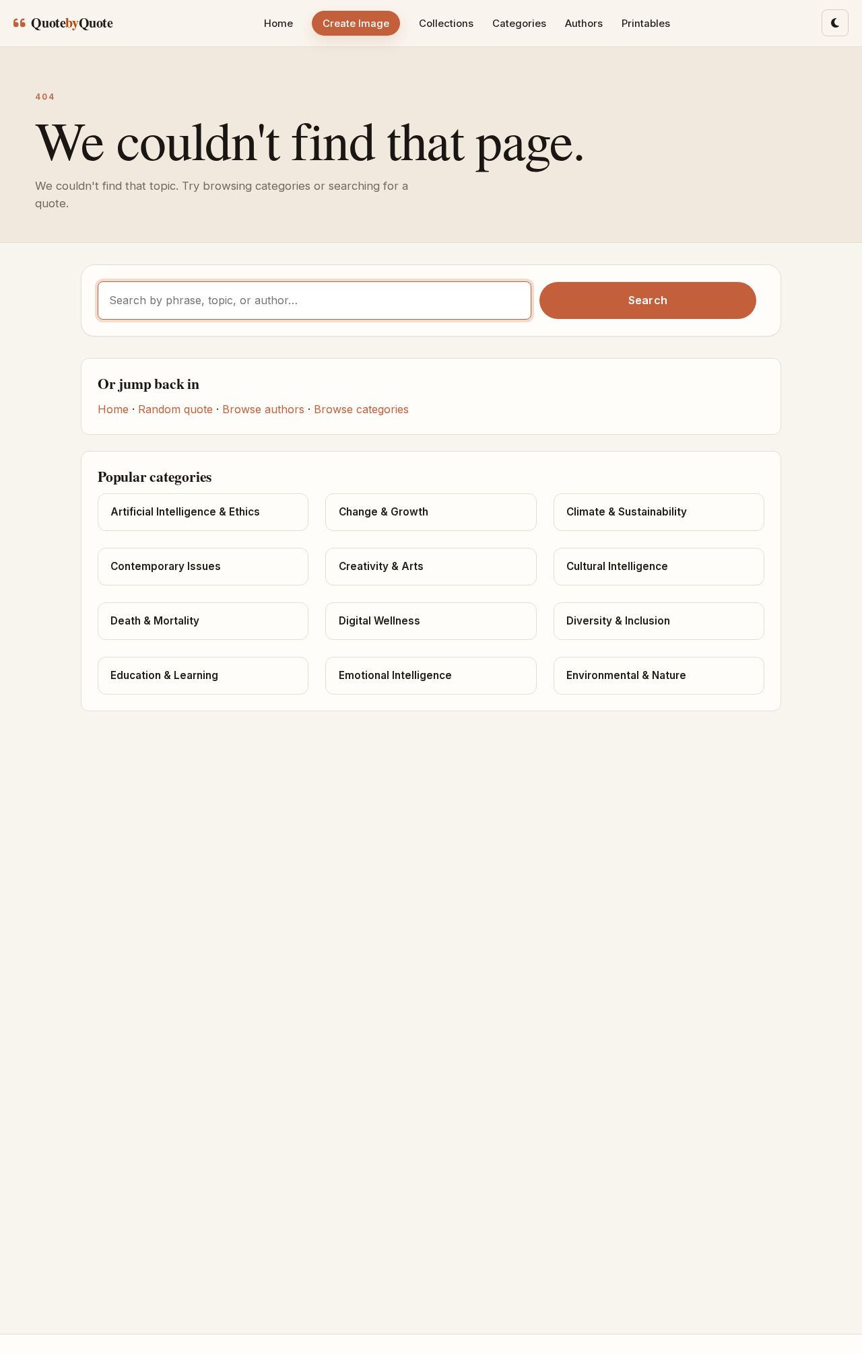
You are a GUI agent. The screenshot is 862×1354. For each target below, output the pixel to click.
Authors (584, 23)
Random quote (175, 409)
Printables (646, 23)
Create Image (356, 23)
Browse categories (361, 409)
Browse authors (263, 409)
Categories (519, 23)
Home (278, 23)
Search (647, 300)
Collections (446, 23)
